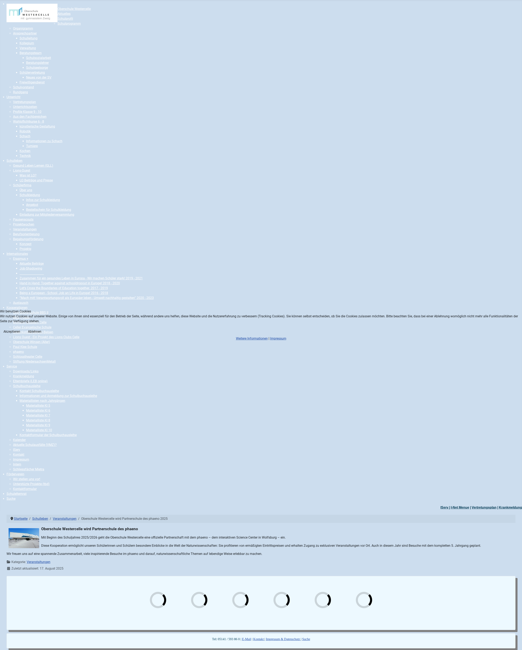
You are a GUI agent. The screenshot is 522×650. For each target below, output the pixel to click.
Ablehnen (34, 331)
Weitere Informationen (252, 338)
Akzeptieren (11, 331)
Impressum (278, 338)
